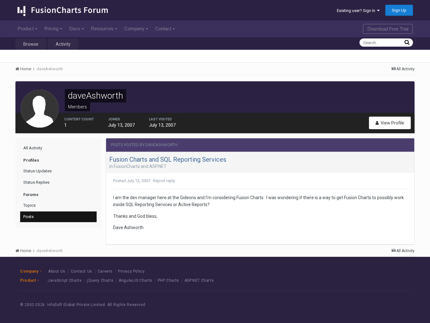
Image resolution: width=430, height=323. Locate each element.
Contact (163, 28)
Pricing (51, 28)
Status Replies (36, 182)
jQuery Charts (100, 280)
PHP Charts (168, 280)
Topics (29, 205)
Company (134, 28)
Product (26, 28)
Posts (28, 216)
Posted (131, 180)
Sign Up (399, 10)
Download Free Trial (387, 29)
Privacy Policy (131, 271)
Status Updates (37, 171)
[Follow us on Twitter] (383, 304)
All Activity (32, 148)
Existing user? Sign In (357, 10)
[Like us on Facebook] (369, 304)
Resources (102, 28)
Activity (63, 44)
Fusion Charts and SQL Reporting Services (167, 159)
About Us (56, 271)
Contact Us (81, 271)
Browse (30, 44)
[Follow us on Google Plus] (397, 304)
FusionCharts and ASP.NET (140, 166)
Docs (74, 28)
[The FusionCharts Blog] (354, 304)
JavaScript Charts (65, 280)
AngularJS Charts (135, 280)
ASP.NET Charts (199, 280)
